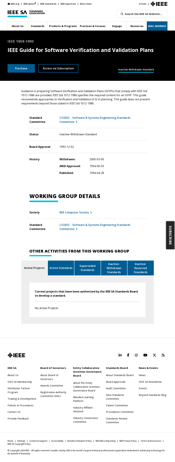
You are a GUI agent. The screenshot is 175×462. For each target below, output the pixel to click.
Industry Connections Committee (85, 420)
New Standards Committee (115, 396)
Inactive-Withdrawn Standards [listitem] (114, 268)
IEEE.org (15, 3)
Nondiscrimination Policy (79, 440)
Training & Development (22, 398)
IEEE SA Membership (20, 381)
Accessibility (57, 440)
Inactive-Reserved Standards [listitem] (140, 268)
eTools (142, 3)
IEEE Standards (48, 3)
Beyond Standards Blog (152, 395)
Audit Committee (116, 388)
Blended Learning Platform (83, 399)
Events (143, 388)
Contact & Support (38, 440)
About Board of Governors (49, 377)
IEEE (29, 3)
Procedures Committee (120, 411)
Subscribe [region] (170, 235)
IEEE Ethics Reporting (106, 440)
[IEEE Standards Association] (26, 13)
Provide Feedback (18, 418)
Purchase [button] (21, 68)
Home (10, 440)
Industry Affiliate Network (83, 409)
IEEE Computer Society (74, 212)
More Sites (86, 3)
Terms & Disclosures (150, 440)
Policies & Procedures (20, 405)
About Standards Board (119, 375)
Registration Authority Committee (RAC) (53, 394)
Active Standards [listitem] (61, 268)
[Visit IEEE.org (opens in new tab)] (16, 355)
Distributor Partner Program (19, 390)
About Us (13, 375)
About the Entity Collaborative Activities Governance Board (86, 386)
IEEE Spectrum (68, 3)
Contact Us (14, 411)
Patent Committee (117, 405)
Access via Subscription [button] (58, 68)
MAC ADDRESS (157, 26)
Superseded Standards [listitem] (87, 268)
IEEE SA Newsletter (150, 381)
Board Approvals (116, 381)
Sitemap (21, 440)
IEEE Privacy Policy (128, 440)
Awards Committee (51, 385)
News (142, 375)
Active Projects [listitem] (34, 268)
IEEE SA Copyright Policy (19, 444)
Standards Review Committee (116, 420)
